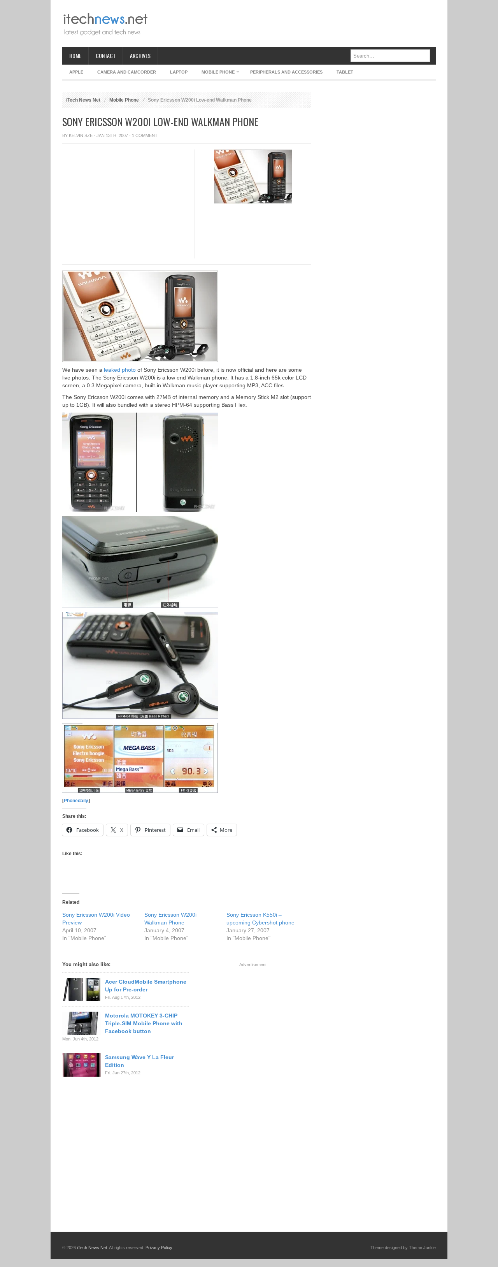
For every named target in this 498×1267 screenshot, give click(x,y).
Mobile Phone (215, 73)
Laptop (179, 72)
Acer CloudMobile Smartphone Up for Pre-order (145, 986)
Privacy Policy (159, 1247)
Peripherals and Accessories (286, 72)
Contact (106, 55)
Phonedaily (76, 800)
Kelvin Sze (81, 135)
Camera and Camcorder (126, 72)
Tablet (345, 72)
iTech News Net (83, 100)
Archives (140, 55)
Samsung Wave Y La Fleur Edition (139, 1061)
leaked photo (120, 370)
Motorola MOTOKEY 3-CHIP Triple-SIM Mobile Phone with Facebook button (143, 1023)
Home (75, 55)
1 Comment (145, 135)
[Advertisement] (294, 23)
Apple (76, 72)
